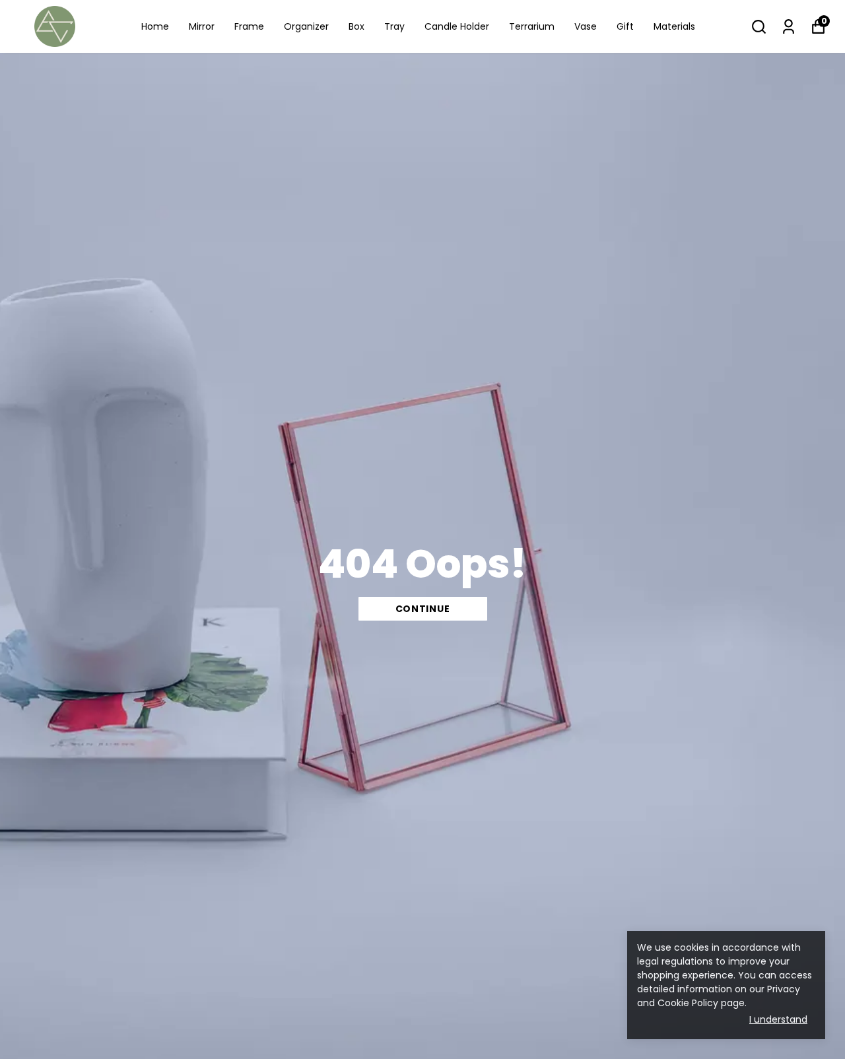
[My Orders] (788, 26)
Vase (585, 26)
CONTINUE (422, 608)
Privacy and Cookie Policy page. (718, 995)
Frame (249, 26)
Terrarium (532, 26)
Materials (674, 26)
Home (155, 26)
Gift (625, 26)
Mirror (202, 26)
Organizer (306, 26)
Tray (394, 26)
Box (356, 26)
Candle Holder (456, 26)
